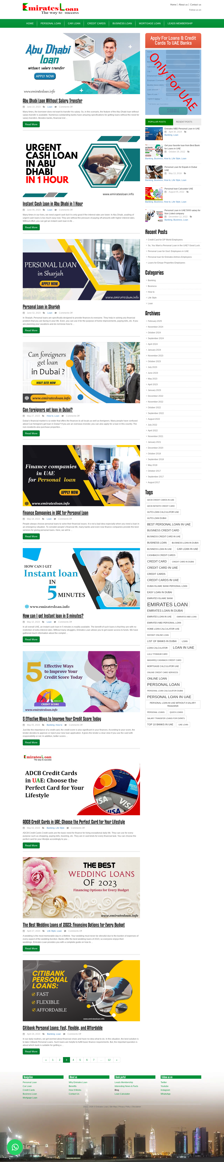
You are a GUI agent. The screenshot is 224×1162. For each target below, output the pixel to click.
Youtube (165, 1086)
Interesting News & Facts (126, 1086)
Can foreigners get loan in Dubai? (48, 410)
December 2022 (155, 396)
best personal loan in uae (169, 524)
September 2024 (156, 338)
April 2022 (153, 430)
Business (158, 158)
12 (109, 1059)
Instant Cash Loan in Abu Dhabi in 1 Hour (53, 204)
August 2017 (154, 482)
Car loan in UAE (187, 549)
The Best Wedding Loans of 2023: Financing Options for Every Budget (74, 925)
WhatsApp (165, 1094)
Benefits (72, 1086)
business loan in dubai (185, 543)
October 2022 (154, 407)
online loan (157, 678)
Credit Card (157, 561)
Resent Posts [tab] (184, 122)
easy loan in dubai (159, 592)
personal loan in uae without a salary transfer (173, 704)
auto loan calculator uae (163, 512)
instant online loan (158, 635)
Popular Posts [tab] (157, 122)
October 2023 (154, 361)
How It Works (75, 1090)
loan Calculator (157, 648)
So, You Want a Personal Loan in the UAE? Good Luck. (174, 245)
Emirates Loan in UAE (159, 616)
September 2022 (156, 413)
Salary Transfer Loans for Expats (166, 718)
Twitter (164, 1082)
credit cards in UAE (163, 580)
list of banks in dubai (162, 641)
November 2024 (155, 327)
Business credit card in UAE (163, 536)
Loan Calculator (122, 1094)
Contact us (195, 4)
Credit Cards (96, 23)
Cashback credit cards (161, 555)
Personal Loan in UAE (169, 697)
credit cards (156, 574)
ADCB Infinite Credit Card (161, 506)
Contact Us (74, 1094)
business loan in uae (159, 549)
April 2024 (153, 344)
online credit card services (162, 672)
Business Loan (122, 23)
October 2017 (154, 471)
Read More (31, 124)
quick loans (176, 712)
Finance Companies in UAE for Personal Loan (55, 513)
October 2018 (154, 453)
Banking (51, 725)
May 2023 (152, 378)
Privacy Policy (124, 1107)
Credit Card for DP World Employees (165, 240)
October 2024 (154, 332)
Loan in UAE (183, 647)
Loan (49, 107)
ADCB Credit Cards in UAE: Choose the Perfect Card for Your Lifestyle (74, 822)
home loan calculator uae (163, 629)
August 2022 (154, 419)
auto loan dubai (156, 518)
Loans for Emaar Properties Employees (166, 263)
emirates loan (167, 604)
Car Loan (74, 23)
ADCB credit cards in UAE (160, 500)
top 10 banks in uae (160, 724)
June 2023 (153, 373)
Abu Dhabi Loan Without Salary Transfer (52, 101)
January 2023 (154, 390)
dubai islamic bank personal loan (167, 586)
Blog (117, 1090)
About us (183, 4)
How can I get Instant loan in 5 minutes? (53, 616)
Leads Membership (180, 23)
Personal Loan (51, 23)
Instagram (165, 1090)
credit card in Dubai (183, 562)
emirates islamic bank (160, 598)
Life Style (60, 828)
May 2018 (152, 465)
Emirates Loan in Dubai (165, 610)
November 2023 (155, 355)
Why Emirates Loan (78, 1082)
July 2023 (152, 367)
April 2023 (153, 384)
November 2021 (155, 436)
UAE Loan (183, 725)
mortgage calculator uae (163, 666)
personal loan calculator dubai (165, 691)
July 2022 (152, 425)
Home (173, 4)
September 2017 (156, 476)
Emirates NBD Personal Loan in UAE (182, 128)
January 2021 (154, 442)
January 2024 (154, 350)
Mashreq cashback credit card (164, 660)
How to (50, 416)
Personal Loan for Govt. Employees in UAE (168, 251)
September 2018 (156, 459)
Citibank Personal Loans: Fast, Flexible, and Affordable (63, 1028)
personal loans (155, 712)
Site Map (113, 1107)
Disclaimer (136, 1107)
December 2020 (155, 448)
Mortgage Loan (150, 23)
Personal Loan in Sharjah (41, 307)
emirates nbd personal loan (164, 623)
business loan (157, 542)
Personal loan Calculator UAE (178, 189)
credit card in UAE (162, 567)
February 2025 (155, 321)
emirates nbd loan (187, 617)
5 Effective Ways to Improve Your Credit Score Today (62, 719)
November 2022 (155, 402)
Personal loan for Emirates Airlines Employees (170, 257)
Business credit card (163, 530)
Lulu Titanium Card (157, 654)
